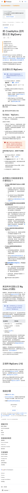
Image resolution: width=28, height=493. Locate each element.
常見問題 (3, 464)
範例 (2, 430)
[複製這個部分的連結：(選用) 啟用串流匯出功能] (20, 111)
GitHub (2, 434)
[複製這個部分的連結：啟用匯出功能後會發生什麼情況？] (14, 181)
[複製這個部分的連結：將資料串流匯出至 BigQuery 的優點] (16, 289)
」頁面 (14, 82)
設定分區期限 (12, 350)
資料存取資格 (17, 74)
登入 (25, 1)
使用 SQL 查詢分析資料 (10, 58)
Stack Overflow (4, 456)
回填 (10, 330)
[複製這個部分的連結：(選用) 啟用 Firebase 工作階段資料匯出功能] (9, 107)
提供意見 (6, 27)
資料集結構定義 (7, 316)
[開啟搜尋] (20, 1)
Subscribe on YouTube (5, 446)
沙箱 (11, 307)
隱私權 (5, 486)
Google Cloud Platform (5, 479)
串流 (14, 294)
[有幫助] (11, 25)
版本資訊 (3, 460)
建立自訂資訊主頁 (9, 397)
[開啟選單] (2, 1)
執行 (22, 22)
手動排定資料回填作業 (16, 255)
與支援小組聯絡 (4, 454)
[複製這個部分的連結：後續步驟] (12, 391)
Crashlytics (16, 5)
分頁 (16, 156)
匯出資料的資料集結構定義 (13, 401)
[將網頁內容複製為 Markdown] (8, 38)
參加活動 (3, 448)
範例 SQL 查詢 (10, 394)
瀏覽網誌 (3, 440)
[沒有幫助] (13, 25)
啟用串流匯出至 (13, 262)
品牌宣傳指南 (4, 462)
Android (2, 473)
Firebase (4, 22)
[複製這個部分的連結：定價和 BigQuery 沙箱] (4, 366)
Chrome (2, 475)
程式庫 (2, 432)
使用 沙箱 (11, 374)
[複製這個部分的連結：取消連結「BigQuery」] (21, 115)
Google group (4, 458)
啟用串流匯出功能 (16, 101)
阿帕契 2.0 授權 (12, 414)
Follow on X (3, 444)
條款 (2, 486)
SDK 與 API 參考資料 (5, 428)
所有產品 (3, 481)
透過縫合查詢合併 (19, 343)
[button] (14, 106)
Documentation (6, 5)
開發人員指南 (4, 426)
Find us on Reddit (4, 442)
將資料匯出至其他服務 (17, 60)
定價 (14, 380)
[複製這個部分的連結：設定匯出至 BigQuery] (23, 69)
